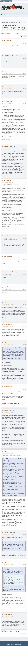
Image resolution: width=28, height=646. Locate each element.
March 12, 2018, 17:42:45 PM (8, 182)
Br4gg (5, 302)
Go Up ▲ (19, 642)
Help (8, 642)
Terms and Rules (13, 642)
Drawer (6, 71)
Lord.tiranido (8, 40)
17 (14, 33)
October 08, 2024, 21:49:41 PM (8, 304)
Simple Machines (17, 644)
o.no (6, 198)
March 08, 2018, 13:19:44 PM (8, 58)
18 (16, 33)
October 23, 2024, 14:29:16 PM (8, 564)
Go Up (2, 631)
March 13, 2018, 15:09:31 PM (8, 259)
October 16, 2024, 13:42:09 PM (8, 388)
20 (20, 33)
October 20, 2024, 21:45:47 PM (8, 534)
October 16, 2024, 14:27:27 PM (8, 412)
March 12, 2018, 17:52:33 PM (8, 238)
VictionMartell (8, 324)
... (13, 33)
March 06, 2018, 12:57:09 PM (8, 42)
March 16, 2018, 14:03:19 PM (8, 274)
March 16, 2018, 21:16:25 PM (8, 289)
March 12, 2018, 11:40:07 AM (8, 149)
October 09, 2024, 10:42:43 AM (8, 326)
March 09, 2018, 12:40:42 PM (8, 73)
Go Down (3, 33)
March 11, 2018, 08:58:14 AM (8, 103)
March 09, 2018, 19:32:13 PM (8, 88)
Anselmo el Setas (9, 56)
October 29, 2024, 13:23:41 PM (8, 616)
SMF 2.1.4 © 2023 (10, 644)
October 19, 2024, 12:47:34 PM (8, 453)
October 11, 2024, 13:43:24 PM (8, 344)
